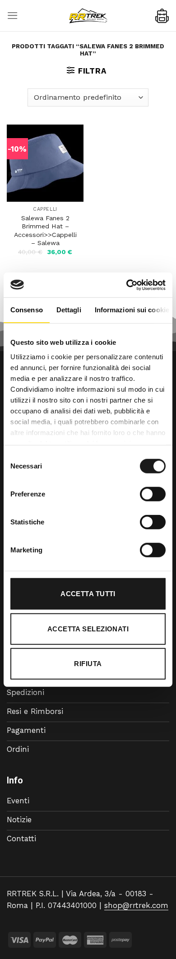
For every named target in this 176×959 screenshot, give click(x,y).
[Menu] (13, 15)
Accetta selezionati (88, 628)
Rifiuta (88, 663)
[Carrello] (162, 16)
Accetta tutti (88, 594)
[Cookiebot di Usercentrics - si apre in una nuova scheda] (127, 285)
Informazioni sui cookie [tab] (132, 310)
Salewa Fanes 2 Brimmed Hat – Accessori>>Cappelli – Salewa (45, 230)
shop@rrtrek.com (136, 905)
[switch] (153, 494)
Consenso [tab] (26, 310)
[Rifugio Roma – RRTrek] (88, 16)
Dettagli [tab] (68, 310)
